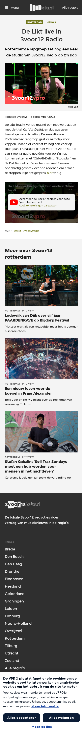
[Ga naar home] (41, 8)
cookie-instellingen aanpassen (38, 205)
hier (50, 173)
